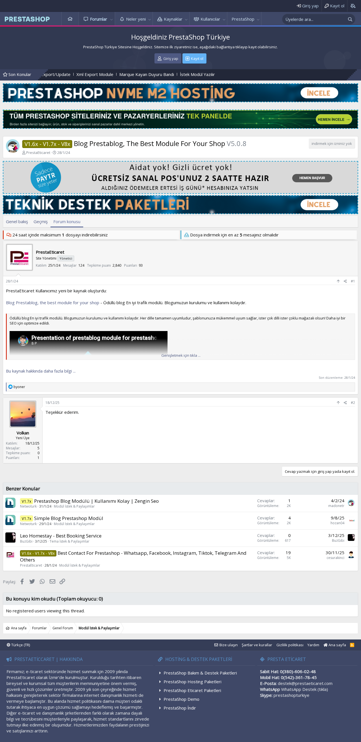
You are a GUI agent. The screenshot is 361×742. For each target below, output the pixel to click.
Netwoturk (28, 506)
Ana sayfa (70, 19)
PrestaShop (243, 19)
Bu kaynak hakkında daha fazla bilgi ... (41, 371)
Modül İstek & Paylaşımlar (74, 506)
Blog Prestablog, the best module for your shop (52, 302)
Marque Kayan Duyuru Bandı (113, 74)
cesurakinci (335, 557)
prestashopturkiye (291, 695)
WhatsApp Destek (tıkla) (304, 689)
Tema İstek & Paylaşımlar (69, 541)
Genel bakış (17, 221)
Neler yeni (136, 19)
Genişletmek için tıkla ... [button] (181, 355)
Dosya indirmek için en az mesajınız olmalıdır (234, 235)
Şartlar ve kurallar (257, 644)
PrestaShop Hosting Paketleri (192, 681)
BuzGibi (26, 541)
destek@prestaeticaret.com (305, 683)
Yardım (313, 644)
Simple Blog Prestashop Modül (68, 518)
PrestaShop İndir (180, 708)
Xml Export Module (61, 74)
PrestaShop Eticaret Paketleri (192, 690)
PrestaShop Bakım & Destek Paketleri (200, 673)
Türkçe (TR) (20, 644)
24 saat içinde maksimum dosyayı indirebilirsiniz (60, 235)
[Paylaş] (345, 281)
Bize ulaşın (228, 644)
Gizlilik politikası (289, 644)
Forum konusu (66, 221)
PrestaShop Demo (181, 699)
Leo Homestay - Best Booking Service (61, 535)
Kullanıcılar (210, 19)
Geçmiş (41, 221)
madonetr (336, 505)
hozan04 (337, 523)
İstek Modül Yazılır (164, 74)
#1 (353, 281)
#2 (353, 402)
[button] (112, 19)
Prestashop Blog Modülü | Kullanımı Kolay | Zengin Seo (96, 501)
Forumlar (98, 19)
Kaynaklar (173, 19)
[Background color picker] (352, 6)
